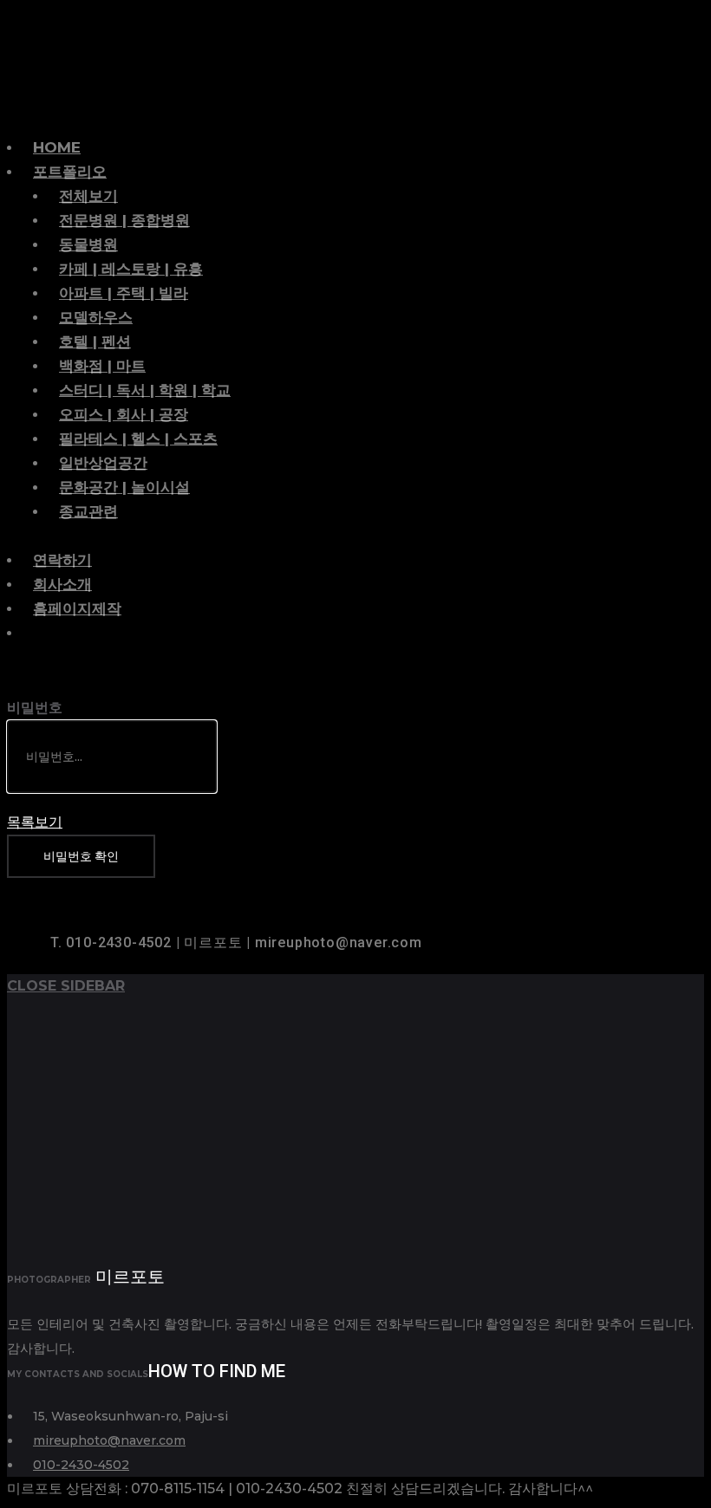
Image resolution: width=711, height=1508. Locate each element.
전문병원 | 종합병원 (124, 220)
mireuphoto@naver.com (109, 1440)
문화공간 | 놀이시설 (124, 487)
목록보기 (34, 822)
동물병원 (88, 244)
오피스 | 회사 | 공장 (123, 414)
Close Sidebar (66, 986)
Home (57, 147)
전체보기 (88, 196)
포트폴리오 (70, 171)
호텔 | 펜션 (95, 341)
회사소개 (62, 584)
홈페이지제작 (77, 608)
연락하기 (62, 560)
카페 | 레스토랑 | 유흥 (131, 268)
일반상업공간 (103, 462)
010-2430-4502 (81, 1464)
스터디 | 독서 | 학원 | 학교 (145, 390)
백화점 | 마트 (102, 365)
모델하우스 (96, 317)
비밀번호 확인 (81, 856)
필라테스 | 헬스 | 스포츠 (138, 438)
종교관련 (88, 511)
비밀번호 (34, 707)
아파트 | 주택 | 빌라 (123, 293)
